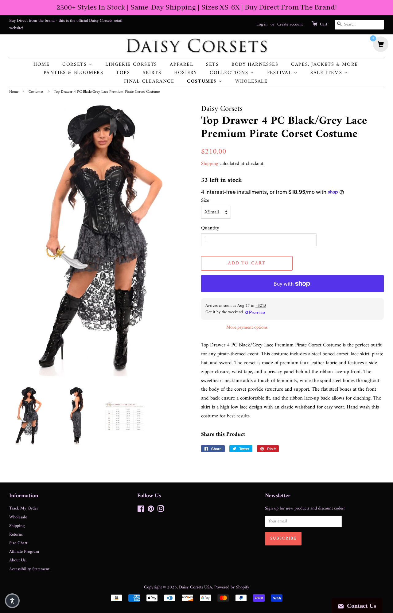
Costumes (202, 81)
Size (205, 200)
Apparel (181, 65)
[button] (12, 600)
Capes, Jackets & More (324, 65)
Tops (123, 73)
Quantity (210, 228)
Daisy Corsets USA (195, 587)
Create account (290, 24)
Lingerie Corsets (131, 65)
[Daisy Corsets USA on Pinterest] (150, 510)
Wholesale (251, 81)
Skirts (152, 73)
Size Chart (18, 543)
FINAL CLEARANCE (149, 81)
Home (41, 65)
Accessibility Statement (29, 569)
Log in (261, 24)
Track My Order (23, 508)
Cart (323, 24)
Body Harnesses (255, 65)
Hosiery (185, 73)
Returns (16, 534)
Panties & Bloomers (73, 73)
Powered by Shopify (231, 587)
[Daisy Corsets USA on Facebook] (140, 510)
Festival (280, 73)
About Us (17, 560)
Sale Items (327, 73)
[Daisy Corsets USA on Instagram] (160, 510)
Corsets (75, 65)
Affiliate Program (24, 552)
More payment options (246, 327)
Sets (212, 65)
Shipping (209, 163)
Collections (230, 73)
